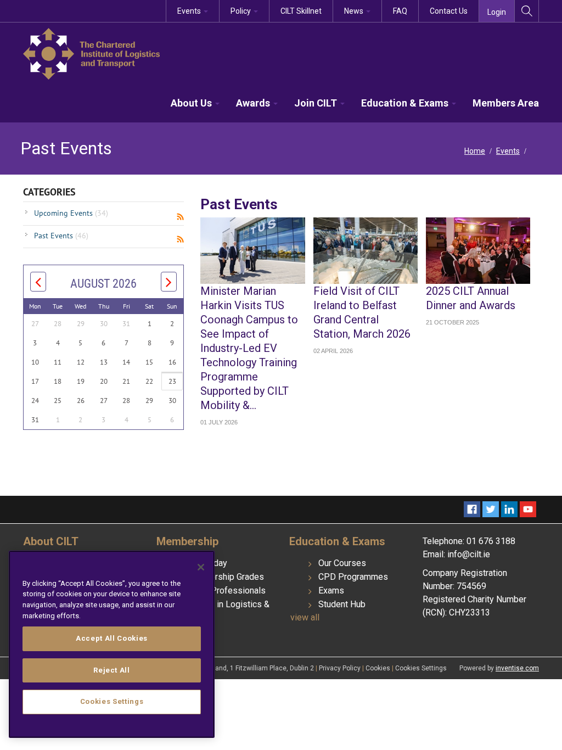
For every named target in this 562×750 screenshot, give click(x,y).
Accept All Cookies (112, 638)
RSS (180, 217)
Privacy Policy (340, 668)
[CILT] (91, 53)
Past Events (61, 235)
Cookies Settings (421, 668)
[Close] (201, 567)
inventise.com (517, 668)
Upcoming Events (71, 213)
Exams (331, 590)
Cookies (379, 668)
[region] (112, 644)
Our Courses (342, 563)
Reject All (111, 670)
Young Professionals (226, 590)
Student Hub (342, 604)
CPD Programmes (353, 577)
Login (496, 12)
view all (304, 617)
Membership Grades (225, 577)
